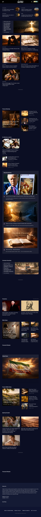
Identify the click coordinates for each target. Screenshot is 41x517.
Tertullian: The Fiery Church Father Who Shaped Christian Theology (29, 313)
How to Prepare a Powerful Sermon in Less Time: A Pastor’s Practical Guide (13, 164)
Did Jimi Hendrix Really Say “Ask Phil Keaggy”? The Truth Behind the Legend (11, 123)
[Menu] (3, 2)
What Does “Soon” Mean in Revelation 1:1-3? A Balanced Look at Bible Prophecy (33, 390)
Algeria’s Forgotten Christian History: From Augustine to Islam (26, 10)
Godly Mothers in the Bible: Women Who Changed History (11, 49)
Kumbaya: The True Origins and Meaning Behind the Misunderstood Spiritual (33, 112)
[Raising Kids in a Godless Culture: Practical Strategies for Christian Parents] (27, 268)
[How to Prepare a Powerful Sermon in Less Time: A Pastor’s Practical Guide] (4, 165)
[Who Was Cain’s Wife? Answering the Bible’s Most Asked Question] (30, 422)
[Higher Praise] (20, 1)
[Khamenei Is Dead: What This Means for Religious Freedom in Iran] (20, 368)
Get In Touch (34, 510)
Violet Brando (5, 404)
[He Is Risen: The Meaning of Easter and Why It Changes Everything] (35, 324)
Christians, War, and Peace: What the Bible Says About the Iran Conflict (27, 16)
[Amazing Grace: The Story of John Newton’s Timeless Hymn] (24, 121)
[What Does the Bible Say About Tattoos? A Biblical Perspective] (11, 440)
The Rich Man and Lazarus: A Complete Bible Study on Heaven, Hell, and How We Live (33, 398)
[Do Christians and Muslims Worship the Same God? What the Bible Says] (26, 27)
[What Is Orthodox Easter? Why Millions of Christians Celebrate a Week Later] (30, 57)
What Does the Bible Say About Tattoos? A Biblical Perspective (9, 448)
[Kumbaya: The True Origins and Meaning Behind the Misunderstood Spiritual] (24, 114)
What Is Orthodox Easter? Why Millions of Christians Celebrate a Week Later (30, 66)
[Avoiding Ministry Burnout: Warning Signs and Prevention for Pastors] (4, 158)
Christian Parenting (7, 263)
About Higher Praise (8, 510)
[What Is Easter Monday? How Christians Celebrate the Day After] (11, 397)
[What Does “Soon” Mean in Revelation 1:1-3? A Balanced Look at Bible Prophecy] (24, 392)
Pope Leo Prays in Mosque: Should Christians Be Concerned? (18, 223)
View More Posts (36, 298)
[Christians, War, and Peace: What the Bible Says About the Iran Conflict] (36, 15)
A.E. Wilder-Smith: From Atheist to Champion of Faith (8, 10)
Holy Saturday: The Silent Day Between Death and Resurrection (25, 340)
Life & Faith (4, 13)
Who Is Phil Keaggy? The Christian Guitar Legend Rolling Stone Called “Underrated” (11, 84)
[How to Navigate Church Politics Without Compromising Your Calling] (11, 143)
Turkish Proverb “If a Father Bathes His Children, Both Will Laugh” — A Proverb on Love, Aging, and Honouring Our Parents (11, 430)
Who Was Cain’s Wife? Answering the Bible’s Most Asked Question (29, 429)
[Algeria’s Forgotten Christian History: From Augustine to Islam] (36, 9)
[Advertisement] (20, 97)
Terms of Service (26, 510)
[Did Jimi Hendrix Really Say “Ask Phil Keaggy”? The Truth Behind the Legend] (11, 119)
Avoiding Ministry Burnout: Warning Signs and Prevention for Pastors (13, 158)
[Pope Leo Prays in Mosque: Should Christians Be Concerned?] (20, 212)
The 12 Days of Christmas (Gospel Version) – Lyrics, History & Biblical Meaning (32, 127)
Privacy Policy (18, 510)
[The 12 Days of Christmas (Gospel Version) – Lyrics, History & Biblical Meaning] (24, 128)
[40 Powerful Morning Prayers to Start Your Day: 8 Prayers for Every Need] (35, 335)
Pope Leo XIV (14, 225)
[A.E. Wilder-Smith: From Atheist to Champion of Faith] (17, 9)
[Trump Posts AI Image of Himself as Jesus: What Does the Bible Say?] (20, 184)
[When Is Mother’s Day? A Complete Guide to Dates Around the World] (11, 57)
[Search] (31, 2)
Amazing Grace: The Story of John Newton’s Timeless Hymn (33, 120)
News (22, 13)
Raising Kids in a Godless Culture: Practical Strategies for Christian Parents (8, 268)
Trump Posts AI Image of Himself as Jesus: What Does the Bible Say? (20, 196)
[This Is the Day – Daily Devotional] (20, 238)
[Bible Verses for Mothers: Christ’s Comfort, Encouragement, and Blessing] (30, 40)
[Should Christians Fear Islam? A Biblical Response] (17, 15)
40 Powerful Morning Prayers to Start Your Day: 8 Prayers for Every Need (34, 340)
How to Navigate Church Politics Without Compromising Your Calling (10, 151)
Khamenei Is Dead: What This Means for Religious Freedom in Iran (20, 371)
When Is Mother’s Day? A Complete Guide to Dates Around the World (9, 66)
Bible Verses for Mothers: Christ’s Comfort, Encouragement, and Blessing (29, 49)
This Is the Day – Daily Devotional (13, 249)
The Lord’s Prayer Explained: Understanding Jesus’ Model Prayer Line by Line (33, 405)
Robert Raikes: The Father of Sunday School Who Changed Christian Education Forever (10, 314)
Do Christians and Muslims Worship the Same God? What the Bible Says (7, 26)
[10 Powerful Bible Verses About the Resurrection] (25, 324)
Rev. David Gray (7, 32)
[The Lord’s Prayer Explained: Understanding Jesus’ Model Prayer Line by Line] (24, 406)
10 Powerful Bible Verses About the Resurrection (25, 329)
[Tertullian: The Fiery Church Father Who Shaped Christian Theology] (30, 306)
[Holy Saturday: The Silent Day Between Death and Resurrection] (25, 335)
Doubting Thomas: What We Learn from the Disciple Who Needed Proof (9, 333)
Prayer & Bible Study (7, 21)
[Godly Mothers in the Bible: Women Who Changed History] (11, 40)
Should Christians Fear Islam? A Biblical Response (8, 16)
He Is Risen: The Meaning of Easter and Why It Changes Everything (35, 329)
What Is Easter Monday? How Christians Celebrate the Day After (10, 401)
